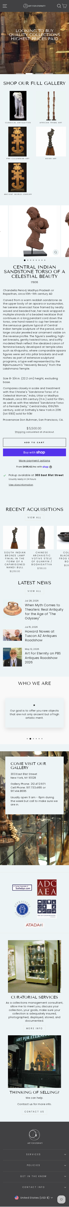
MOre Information (34, 63)
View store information (21, 484)
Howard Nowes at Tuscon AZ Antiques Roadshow (41, 635)
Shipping (20, 431)
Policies (33, 1165)
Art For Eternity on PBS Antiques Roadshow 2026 (43, 657)
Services (33, 1154)
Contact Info (33, 1187)
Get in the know (33, 1176)
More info (34, 1028)
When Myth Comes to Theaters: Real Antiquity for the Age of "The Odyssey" (44, 612)
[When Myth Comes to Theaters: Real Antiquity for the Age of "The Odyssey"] (12, 608)
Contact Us (34, 1111)
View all (34, 517)
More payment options (34, 460)
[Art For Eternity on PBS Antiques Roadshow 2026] (12, 657)
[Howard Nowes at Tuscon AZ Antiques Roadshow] (12, 635)
